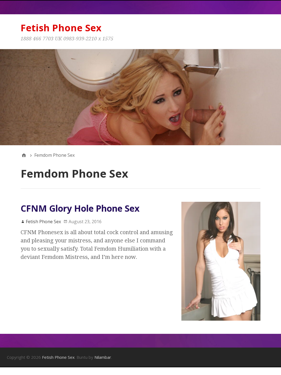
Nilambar (102, 357)
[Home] (24, 155)
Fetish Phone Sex (61, 27)
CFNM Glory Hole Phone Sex (80, 208)
